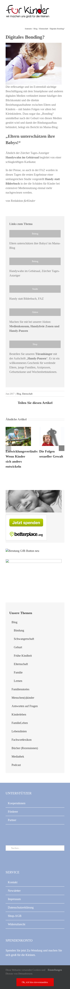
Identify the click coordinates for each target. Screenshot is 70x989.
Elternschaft (27, 393)
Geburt (18, 647)
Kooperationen (16, 803)
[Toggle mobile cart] (56, 11)
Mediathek (18, 756)
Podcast (16, 765)
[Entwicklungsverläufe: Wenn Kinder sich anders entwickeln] (18, 428)
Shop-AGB (14, 915)
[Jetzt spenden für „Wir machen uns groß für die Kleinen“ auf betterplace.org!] (26, 516)
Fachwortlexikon (22, 739)
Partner (12, 820)
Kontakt (12, 882)
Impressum (14, 899)
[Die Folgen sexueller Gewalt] (52, 428)
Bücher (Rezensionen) (25, 748)
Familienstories (20, 689)
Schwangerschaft (24, 638)
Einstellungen (55, 969)
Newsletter (14, 890)
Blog (19, 393)
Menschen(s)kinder (23, 697)
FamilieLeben (20, 722)
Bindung (19, 630)
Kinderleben (19, 714)
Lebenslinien (19, 731)
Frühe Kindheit (23, 655)
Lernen (18, 680)
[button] (8, 448)
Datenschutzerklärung (21, 907)
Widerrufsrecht (16, 924)
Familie (18, 672)
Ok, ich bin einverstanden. (35, 982)
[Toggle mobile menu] (62, 11)
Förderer (13, 811)
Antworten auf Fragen (25, 706)
